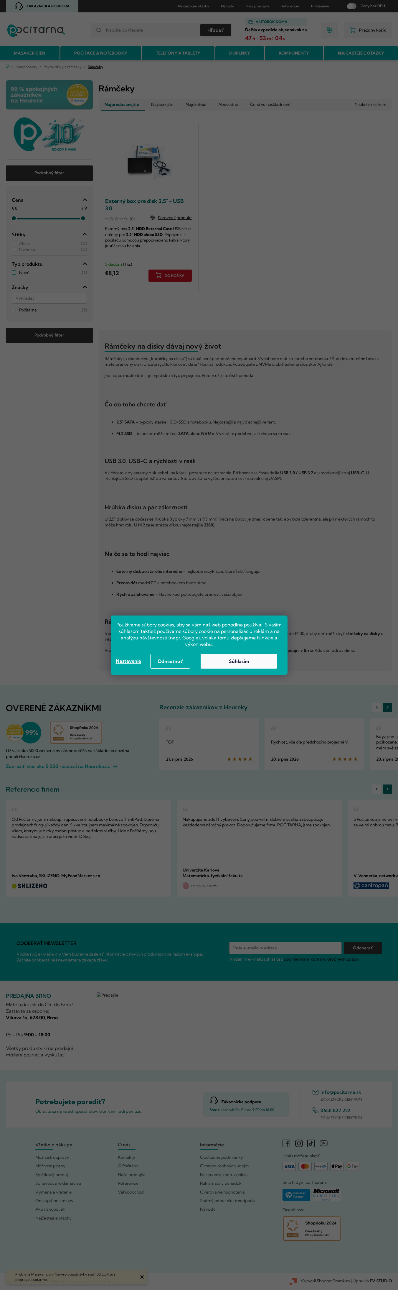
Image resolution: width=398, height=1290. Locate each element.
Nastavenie (128, 661)
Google (190, 638)
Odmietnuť (170, 661)
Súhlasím (239, 661)
